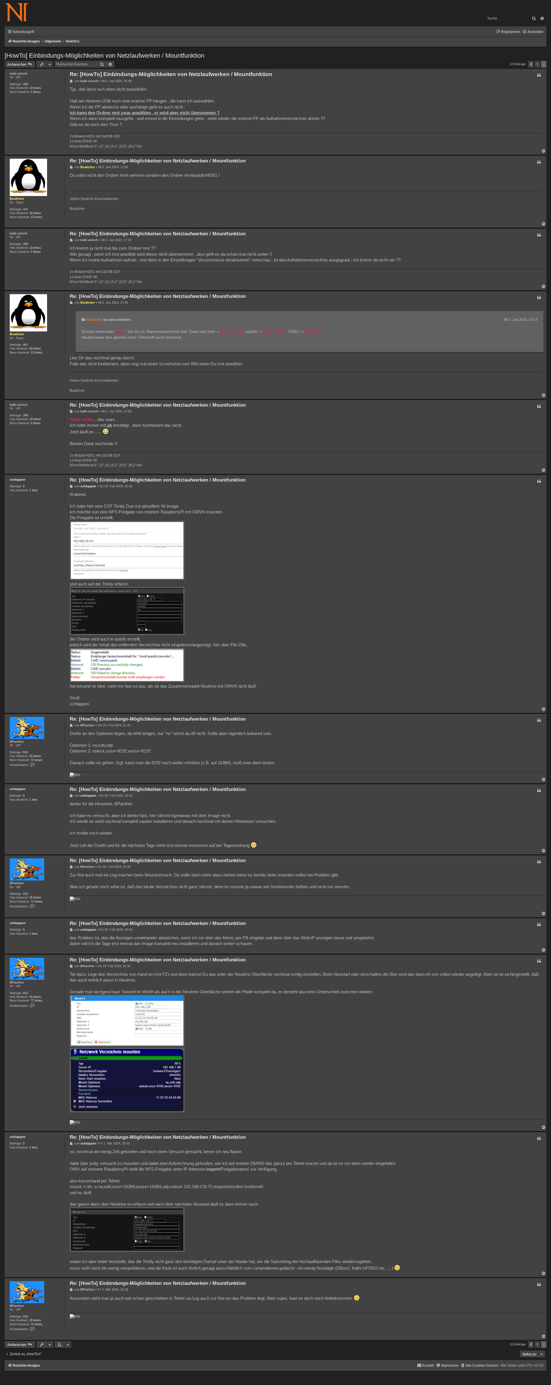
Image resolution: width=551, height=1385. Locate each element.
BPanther (17, 741)
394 (25, 84)
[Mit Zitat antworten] (539, 75)
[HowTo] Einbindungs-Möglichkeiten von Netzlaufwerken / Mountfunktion (104, 55)
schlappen (18, 479)
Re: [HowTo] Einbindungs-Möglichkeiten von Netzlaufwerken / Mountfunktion (171, 74)
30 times (35, 213)
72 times (36, 760)
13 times (36, 217)
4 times (36, 92)
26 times (35, 756)
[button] (531, 64)
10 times (35, 88)
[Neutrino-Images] (20, 12)
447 (25, 209)
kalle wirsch (19, 73)
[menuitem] (533, 32)
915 (25, 752)
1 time (33, 490)
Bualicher (17, 198)
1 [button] (537, 64)
